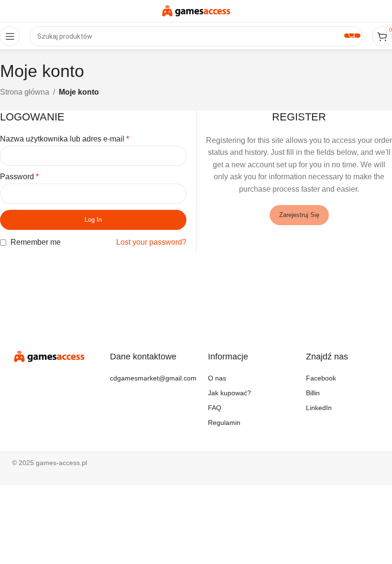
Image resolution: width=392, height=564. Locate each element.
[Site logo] (196, 11)
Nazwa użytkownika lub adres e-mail (64, 139)
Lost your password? (151, 242)
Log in (93, 219)
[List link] (147, 378)
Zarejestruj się (299, 214)
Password (19, 177)
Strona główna (24, 92)
